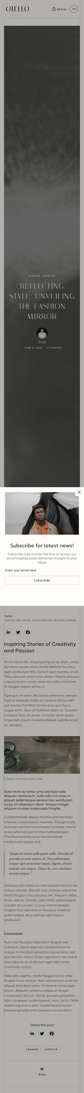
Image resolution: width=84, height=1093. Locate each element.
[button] (79, 492)
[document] (42, 546)
